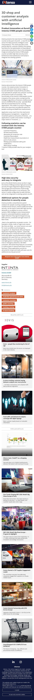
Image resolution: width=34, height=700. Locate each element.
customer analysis (9, 293)
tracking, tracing (8, 307)
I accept (17, 690)
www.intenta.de (6, 282)
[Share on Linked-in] (31, 32)
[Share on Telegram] (31, 39)
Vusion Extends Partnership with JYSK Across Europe (15, 609)
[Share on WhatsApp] (31, 36)
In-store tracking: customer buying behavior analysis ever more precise (14, 381)
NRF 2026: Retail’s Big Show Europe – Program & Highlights (14, 533)
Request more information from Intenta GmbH (17, 257)
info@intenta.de (7, 285)
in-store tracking (8, 310)
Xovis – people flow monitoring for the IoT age (16, 345)
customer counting (9, 300)
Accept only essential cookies (17, 694)
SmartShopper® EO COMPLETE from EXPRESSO (14, 645)
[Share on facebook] (31, 26)
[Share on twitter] (31, 29)
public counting (8, 304)
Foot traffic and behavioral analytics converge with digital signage (14, 417)
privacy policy (17, 685)
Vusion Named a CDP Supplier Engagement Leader (16, 571)
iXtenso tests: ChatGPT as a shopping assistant (14, 459)
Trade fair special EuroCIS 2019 (13, 297)
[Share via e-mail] (31, 43)
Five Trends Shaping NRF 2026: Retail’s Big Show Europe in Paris (16, 495)
